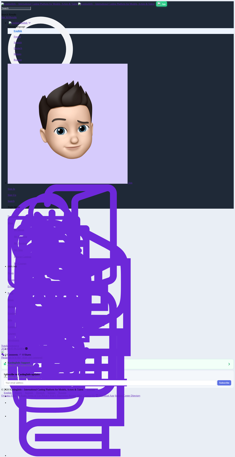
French (17, 36)
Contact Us (89, 395)
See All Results (9, 17)
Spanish (18, 42)
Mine (10, 223)
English (18, 31)
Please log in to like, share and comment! (22, 357)
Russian (18, 59)
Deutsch (18, 48)
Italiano (17, 54)
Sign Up (12, 195)
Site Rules (21, 395)
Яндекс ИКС (76, 395)
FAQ (13, 395)
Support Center (123, 395)
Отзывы (6, 395)
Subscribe (224, 383)
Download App (106, 395)
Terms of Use (34, 395)
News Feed (13, 216)
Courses (12, 333)
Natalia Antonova (10, 345)
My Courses (20, 263)
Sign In (11, 189)
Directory (135, 395)
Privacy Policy (49, 395)
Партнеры (63, 395)
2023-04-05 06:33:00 (12, 348)
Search (11, 201)
